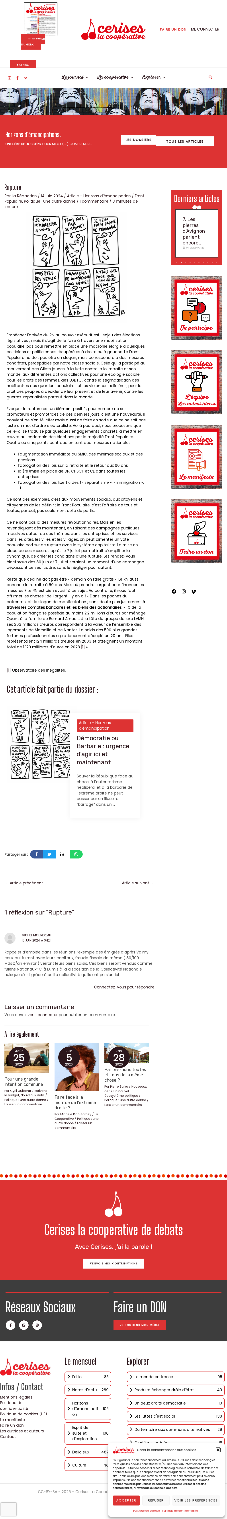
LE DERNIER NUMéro (33, 41)
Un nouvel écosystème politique (121, 1093)
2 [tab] (181, 262)
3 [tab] (186, 262)
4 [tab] (190, 262)
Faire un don (12, 1425)
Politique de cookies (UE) (23, 1414)
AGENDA (23, 65)
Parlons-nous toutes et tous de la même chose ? (125, 1075)
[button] (218, 1450)
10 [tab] (217, 262)
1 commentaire (94, 201)
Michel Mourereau (36, 935)
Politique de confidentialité (180, 1511)
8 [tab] (208, 262)
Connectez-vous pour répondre (124, 987)
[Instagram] (9, 78)
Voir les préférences (196, 1500)
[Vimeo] (25, 78)
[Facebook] (17, 78)
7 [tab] (203, 262)
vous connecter (42, 1014)
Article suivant (138, 883)
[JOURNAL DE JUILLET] (40, 18)
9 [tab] (212, 262)
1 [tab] (177, 262)
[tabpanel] (197, 233)
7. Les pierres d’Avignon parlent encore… (194, 231)
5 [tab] (195, 262)
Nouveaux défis (33, 1095)
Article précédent (24, 883)
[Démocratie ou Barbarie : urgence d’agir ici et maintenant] (42, 744)
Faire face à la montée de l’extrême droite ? (75, 1102)
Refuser (156, 1500)
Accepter (126, 1500)
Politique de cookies (146, 1511)
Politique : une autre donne (50, 201)
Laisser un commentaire (23, 1104)
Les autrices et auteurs (22, 1431)
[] (83, 647)
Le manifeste (12, 1419)
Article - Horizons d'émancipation (99, 196)
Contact (8, 1436)
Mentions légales (16, 1397)
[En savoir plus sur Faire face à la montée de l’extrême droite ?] (77, 1066)
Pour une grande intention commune (23, 1081)
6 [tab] (199, 262)
